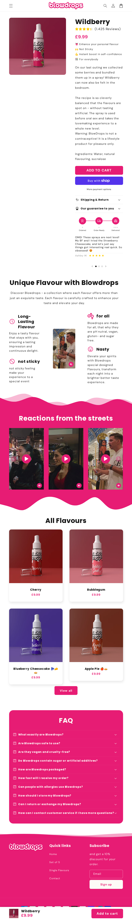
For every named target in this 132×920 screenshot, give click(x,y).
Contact (54, 878)
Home (53, 854)
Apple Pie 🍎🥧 (96, 669)
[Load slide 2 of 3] (99, 266)
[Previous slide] (92, 266)
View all (66, 690)
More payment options (99, 189)
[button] (105, 6)
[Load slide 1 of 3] (95, 266)
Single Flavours (59, 870)
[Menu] (11, 6)
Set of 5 (54, 862)
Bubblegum (96, 590)
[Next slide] (106, 266)
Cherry (35, 590)
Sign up (106, 884)
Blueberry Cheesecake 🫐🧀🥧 (35, 670)
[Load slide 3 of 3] (102, 266)
